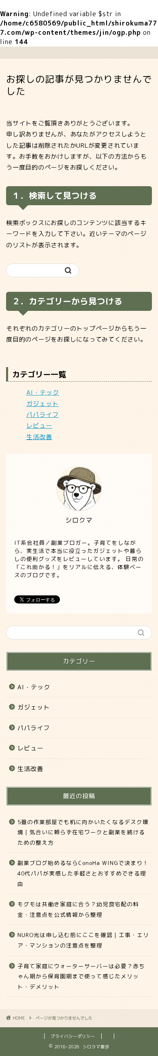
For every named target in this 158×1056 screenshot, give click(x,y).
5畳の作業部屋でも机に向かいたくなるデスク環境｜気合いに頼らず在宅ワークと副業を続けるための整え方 (83, 832)
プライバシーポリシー (73, 1036)
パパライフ (42, 414)
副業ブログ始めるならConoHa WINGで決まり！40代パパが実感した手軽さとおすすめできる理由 (83, 873)
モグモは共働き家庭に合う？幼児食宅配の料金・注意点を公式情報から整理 (78, 909)
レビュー (39, 425)
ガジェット (42, 403)
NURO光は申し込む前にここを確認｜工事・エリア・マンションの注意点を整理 (83, 940)
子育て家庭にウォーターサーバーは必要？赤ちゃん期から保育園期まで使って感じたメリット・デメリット (81, 976)
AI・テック (42, 392)
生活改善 (39, 437)
